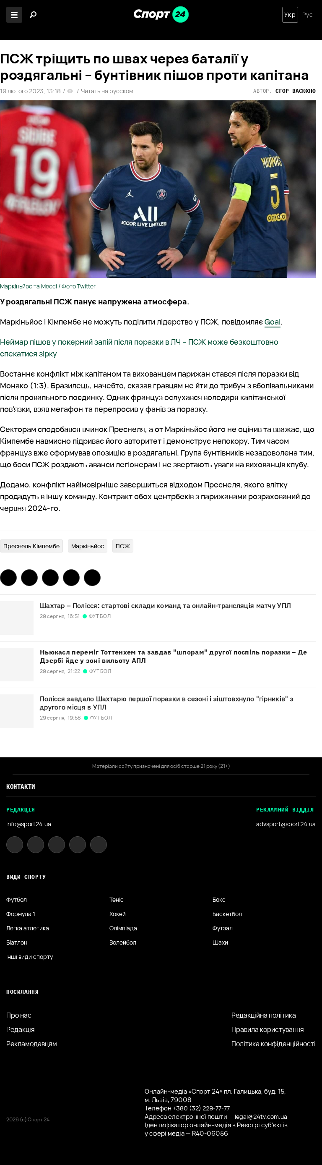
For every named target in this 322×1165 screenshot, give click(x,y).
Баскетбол (227, 914)
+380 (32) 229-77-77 (201, 1108)
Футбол (16, 900)
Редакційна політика (263, 1015)
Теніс (116, 900)
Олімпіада (123, 928)
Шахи (220, 942)
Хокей (117, 914)
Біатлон (16, 942)
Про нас (18, 1015)
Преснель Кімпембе (31, 546)
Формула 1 (20, 914)
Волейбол (122, 942)
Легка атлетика (27, 928)
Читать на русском (107, 91)
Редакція (20, 1029)
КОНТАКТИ (20, 787)
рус (307, 15)
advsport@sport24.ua (286, 824)
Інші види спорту (29, 957)
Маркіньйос (87, 546)
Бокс (219, 900)
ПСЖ (123, 546)
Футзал (223, 928)
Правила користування (267, 1029)
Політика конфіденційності (273, 1043)
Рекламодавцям (31, 1043)
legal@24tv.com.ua (261, 1116)
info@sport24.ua (28, 824)
